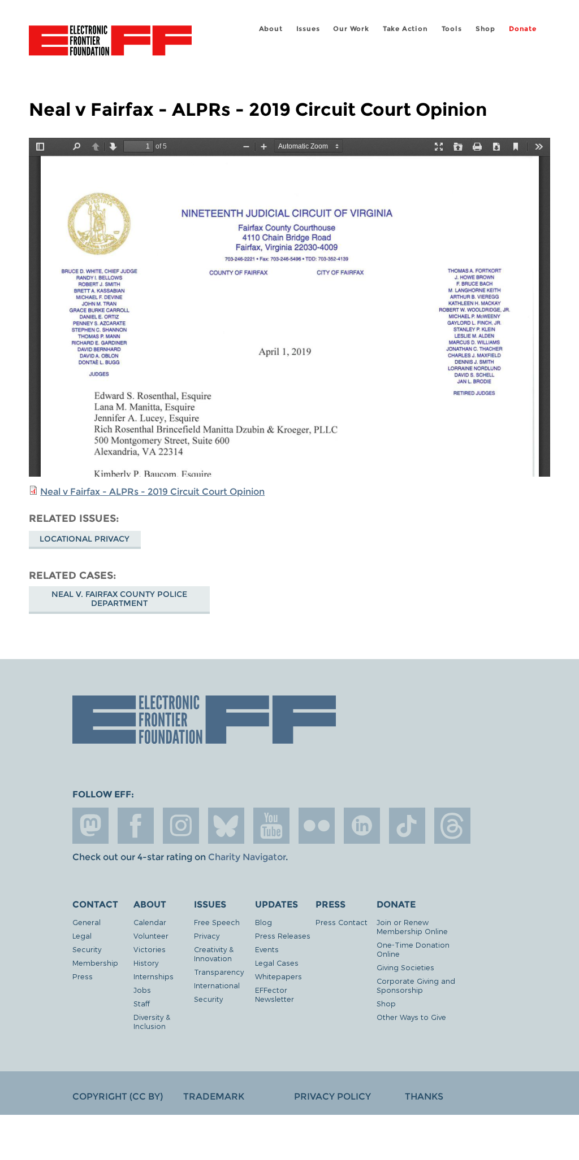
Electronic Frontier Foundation (110, 42)
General (86, 922)
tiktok (407, 826)
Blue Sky (226, 826)
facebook (136, 826)
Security (86, 949)
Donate (523, 28)
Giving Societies (405, 967)
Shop (485, 28)
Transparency (219, 971)
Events (267, 949)
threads (452, 826)
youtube (271, 826)
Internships (153, 976)
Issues (308, 28)
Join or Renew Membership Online (412, 926)
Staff (141, 1003)
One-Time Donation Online (413, 949)
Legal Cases (277, 962)
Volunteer (150, 935)
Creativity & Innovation (214, 953)
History (145, 962)
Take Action (405, 28)
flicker (317, 826)
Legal (82, 935)
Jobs (142, 989)
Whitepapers (278, 976)
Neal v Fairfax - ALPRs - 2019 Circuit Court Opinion (152, 491)
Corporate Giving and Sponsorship (416, 985)
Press (82, 976)
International (217, 985)
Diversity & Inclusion (151, 1021)
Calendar (149, 922)
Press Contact (342, 922)
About (271, 28)
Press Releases (282, 935)
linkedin (362, 826)
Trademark (213, 1096)
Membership (95, 962)
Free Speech (217, 922)
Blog (263, 922)
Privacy (206, 935)
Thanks (424, 1096)
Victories (149, 949)
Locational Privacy (84, 539)
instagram (181, 826)
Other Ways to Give (411, 1017)
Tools (452, 28)
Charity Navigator (247, 857)
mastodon (90, 826)
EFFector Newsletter (274, 994)
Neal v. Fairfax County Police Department (119, 598)
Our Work (351, 28)
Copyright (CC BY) (117, 1096)
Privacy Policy (332, 1096)
